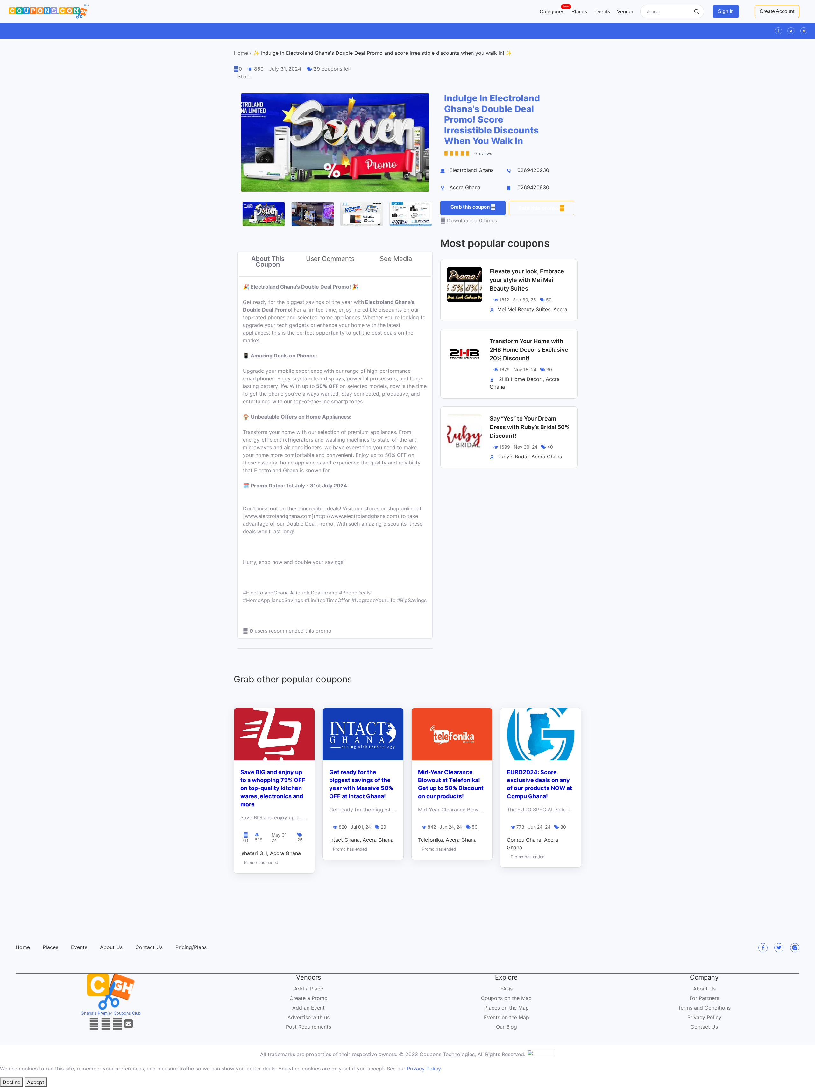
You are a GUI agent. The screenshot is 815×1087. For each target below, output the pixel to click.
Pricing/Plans (191, 947)
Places (579, 11)
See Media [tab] (396, 259)
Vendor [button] (625, 11)
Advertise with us (308, 1017)
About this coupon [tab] (268, 261)
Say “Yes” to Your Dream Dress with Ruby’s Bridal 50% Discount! (530, 427)
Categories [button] (554, 10)
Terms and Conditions (704, 1007)
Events (602, 11)
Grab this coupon (470, 207)
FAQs (506, 988)
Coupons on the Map (506, 998)
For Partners (704, 998)
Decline (11, 1082)
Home (241, 53)
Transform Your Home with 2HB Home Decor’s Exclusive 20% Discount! (529, 350)
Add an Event (308, 1007)
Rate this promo (538, 208)
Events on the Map (506, 1017)
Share (244, 76)
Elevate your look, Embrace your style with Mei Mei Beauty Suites (527, 280)
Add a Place (308, 988)
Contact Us (149, 947)
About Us (111, 947)
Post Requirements (308, 1027)
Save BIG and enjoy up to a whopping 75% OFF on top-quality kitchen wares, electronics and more (272, 788)
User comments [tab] (330, 259)
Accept (35, 1082)
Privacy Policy (704, 1017)
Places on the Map (506, 1007)
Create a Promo (308, 998)
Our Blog (506, 1027)
